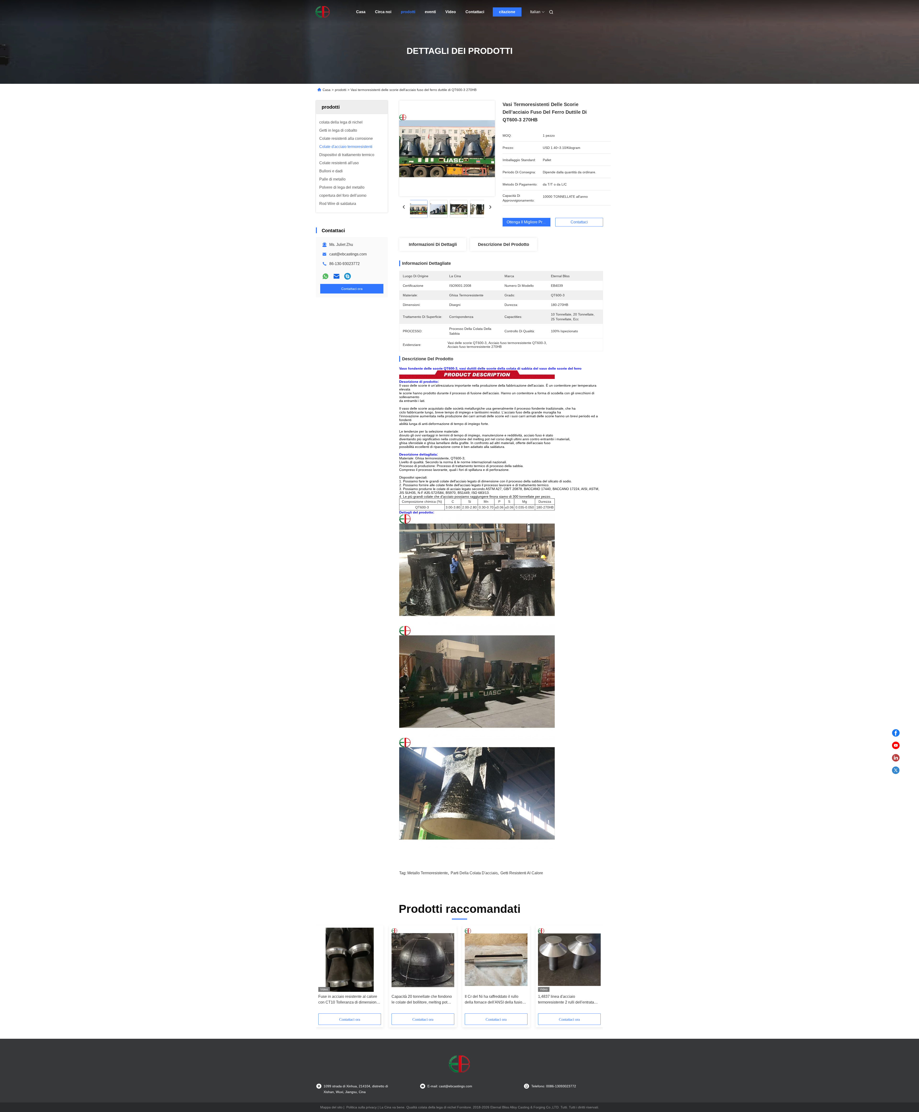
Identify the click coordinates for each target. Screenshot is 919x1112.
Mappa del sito (331, 1107)
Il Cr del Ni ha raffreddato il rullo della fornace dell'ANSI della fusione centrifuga (496, 999)
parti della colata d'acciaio (474, 873)
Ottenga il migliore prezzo (528, 222)
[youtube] (895, 745)
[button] (324, 971)
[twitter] (895, 770)
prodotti (408, 12)
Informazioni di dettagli (433, 244)
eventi (430, 12)
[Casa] (322, 12)
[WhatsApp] (325, 276)
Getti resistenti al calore (521, 873)
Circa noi (383, 12)
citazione (507, 12)
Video (450, 12)
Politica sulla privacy (361, 1107)
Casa (360, 12)
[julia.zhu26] (347, 276)
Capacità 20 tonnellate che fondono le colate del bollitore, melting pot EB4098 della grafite (422, 999)
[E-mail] (336, 276)
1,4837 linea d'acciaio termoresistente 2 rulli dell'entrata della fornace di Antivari (566, 999)
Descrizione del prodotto (503, 244)
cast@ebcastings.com (348, 254)
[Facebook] (895, 733)
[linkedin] (895, 758)
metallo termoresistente (427, 873)
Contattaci (474, 12)
